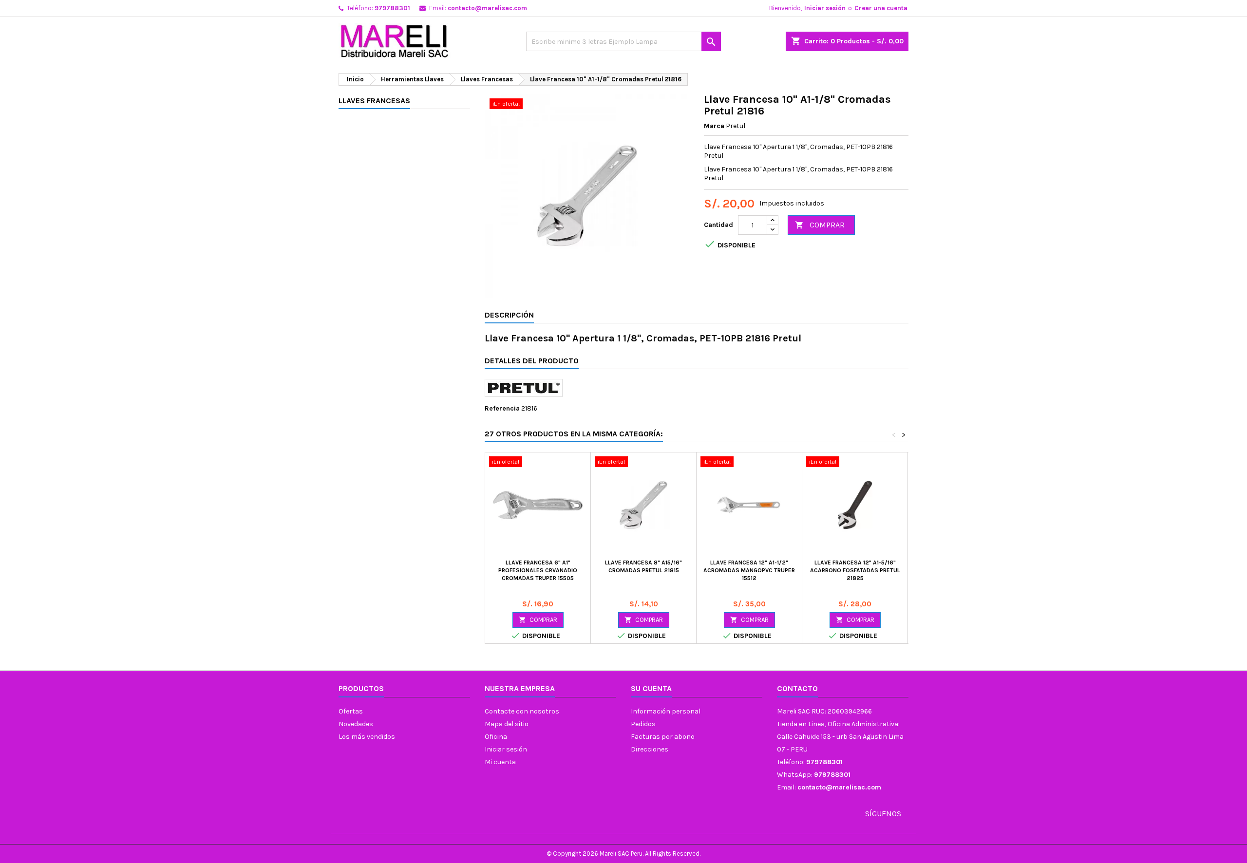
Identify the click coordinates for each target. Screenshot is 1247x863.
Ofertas (351, 711)
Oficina (496, 736)
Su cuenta (651, 688)
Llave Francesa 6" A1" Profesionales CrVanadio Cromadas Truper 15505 (537, 570)
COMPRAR (820, 224)
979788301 (392, 8)
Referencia (502, 408)
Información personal (665, 711)
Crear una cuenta (880, 8)
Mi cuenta (500, 762)
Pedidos (643, 724)
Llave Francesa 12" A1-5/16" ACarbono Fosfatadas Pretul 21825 (855, 570)
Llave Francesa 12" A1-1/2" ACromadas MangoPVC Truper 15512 (749, 570)
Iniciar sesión (825, 8)
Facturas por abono (663, 736)
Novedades (356, 724)
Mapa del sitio (507, 724)
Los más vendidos (367, 736)
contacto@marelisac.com (487, 8)
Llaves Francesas (374, 100)
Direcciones (649, 749)
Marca (714, 126)
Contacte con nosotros (522, 711)
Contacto (797, 688)
